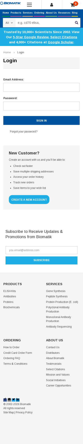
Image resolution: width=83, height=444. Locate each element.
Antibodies (9, 296)
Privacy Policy (24, 412)
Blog (74, 13)
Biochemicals (11, 307)
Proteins (8, 302)
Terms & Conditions (15, 363)
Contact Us (52, 347)
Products (16, 13)
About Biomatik (55, 358)
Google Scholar (60, 42)
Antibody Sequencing (59, 326)
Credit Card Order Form (17, 352)
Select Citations (63, 37)
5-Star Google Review (30, 37)
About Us (51, 13)
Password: (10, 98)
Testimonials (53, 363)
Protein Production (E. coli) (62, 302)
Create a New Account (29, 199)
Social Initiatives (56, 380)
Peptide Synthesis (57, 296)
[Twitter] (13, 400)
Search (76, 22)
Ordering (39, 13)
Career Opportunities (58, 385)
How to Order (11, 347)
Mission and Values (57, 374)
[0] (73, 5)
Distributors (53, 352)
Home (6, 13)
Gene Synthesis (55, 291)
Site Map (8, 412)
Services (28, 13)
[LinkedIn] (17, 400)
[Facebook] (5, 400)
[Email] (9, 400)
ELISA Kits (9, 291)
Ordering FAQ (11, 358)
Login (20, 52)
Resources (64, 13)
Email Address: (13, 79)
